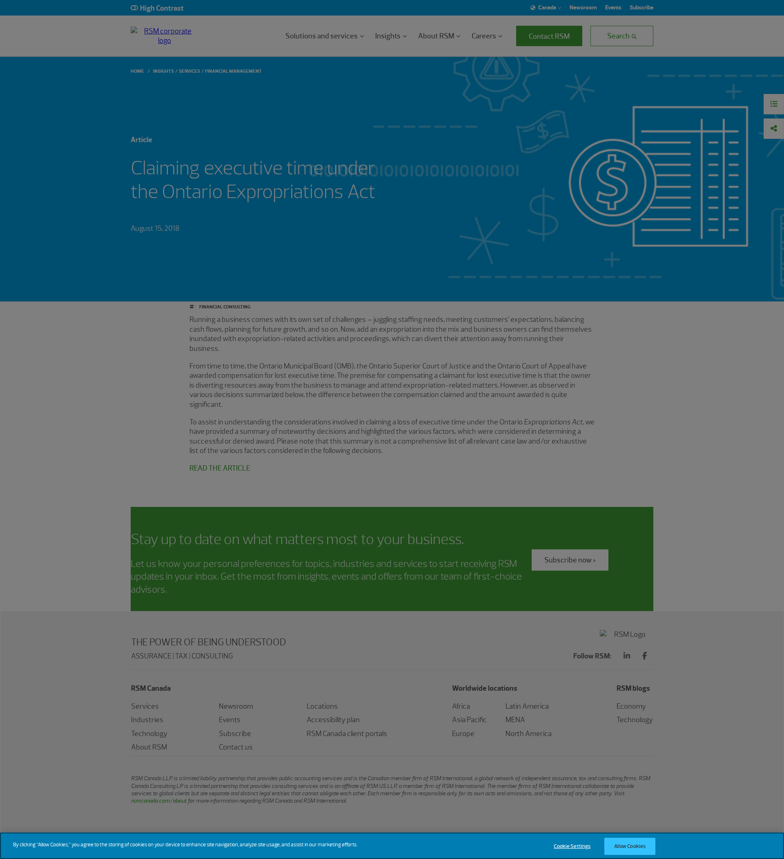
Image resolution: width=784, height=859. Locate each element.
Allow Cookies (630, 846)
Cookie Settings (572, 846)
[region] (392, 845)
